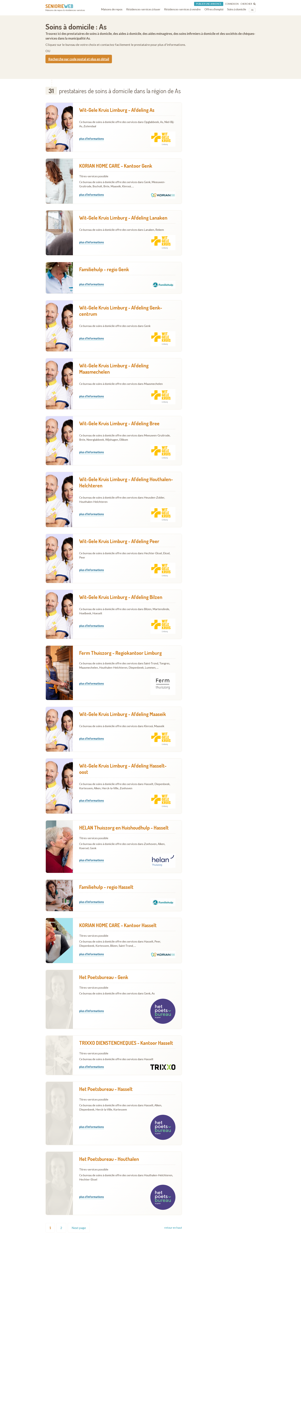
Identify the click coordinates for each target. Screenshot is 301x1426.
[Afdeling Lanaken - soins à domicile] (59, 233)
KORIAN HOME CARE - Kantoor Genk (115, 166)
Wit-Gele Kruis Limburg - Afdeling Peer (119, 541)
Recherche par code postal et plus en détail (78, 59)
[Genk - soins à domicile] (59, 999)
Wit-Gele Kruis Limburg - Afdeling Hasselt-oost (122, 769)
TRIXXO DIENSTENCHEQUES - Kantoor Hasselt (126, 1043)
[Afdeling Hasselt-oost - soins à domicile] (59, 786)
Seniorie (59, 6)
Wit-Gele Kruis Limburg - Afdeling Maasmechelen (114, 368)
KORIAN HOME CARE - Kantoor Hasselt (118, 925)
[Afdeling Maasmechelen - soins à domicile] (59, 383)
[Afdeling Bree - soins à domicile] (59, 440)
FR (252, 10)
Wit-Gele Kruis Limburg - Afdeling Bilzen (120, 597)
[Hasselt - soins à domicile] (59, 846)
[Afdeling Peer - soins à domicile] (59, 558)
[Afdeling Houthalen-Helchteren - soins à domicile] (59, 499)
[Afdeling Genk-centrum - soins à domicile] (59, 325)
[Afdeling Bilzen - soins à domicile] (59, 614)
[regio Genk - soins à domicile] (59, 278)
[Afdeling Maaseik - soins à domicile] (59, 729)
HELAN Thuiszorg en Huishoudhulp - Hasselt (124, 828)
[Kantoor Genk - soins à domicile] (59, 181)
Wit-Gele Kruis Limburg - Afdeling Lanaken (123, 218)
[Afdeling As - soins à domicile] (59, 127)
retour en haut (173, 1227)
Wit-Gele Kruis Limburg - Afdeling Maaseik (122, 714)
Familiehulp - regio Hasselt (106, 887)
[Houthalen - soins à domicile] (59, 1183)
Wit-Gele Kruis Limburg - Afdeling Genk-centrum (120, 310)
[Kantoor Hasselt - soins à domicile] (59, 940)
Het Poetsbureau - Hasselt (106, 1089)
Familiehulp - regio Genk (104, 269)
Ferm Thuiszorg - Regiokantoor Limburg (120, 653)
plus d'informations (91, 138)
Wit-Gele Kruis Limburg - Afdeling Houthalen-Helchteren (126, 482)
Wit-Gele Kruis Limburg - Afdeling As (116, 110)
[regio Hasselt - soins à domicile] (59, 895)
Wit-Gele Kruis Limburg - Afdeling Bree (119, 423)
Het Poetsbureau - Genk (103, 977)
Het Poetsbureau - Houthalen (109, 1159)
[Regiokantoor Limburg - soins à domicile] (59, 673)
